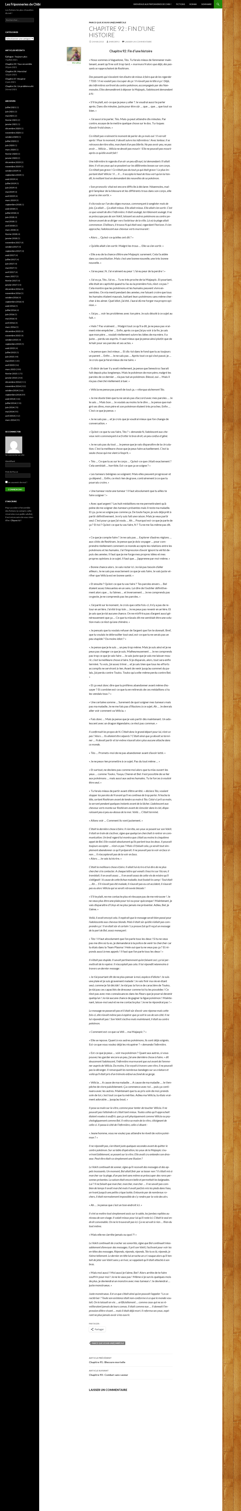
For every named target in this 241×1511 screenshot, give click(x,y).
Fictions (180, 4)
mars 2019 (10, 200)
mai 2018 (9, 221)
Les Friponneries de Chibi (22, 4)
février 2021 (11, 120)
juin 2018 (9, 217)
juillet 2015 (10, 352)
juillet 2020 (10, 141)
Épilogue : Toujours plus (16, 56)
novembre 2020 (12, 132)
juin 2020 (9, 145)
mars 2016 (10, 327)
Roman (193, 4)
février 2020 (11, 153)
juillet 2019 (10, 183)
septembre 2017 (13, 251)
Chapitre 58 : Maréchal (15, 71)
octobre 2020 (11, 137)
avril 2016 (10, 322)
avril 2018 (10, 225)
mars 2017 (10, 276)
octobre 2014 (11, 390)
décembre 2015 (12, 331)
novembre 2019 (12, 166)
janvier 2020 (11, 158)
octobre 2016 (11, 297)
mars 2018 (10, 230)
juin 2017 (9, 263)
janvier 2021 (11, 124)
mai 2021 (9, 115)
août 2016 (10, 306)
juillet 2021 (10, 107)
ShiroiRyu (114, 41)
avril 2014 (10, 415)
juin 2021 (9, 111)
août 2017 (10, 255)
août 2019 (10, 179)
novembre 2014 (12, 386)
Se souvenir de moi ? (17, 482)
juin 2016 (9, 314)
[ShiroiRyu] (74, 53)
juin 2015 (9, 356)
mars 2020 (10, 149)
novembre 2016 (12, 293)
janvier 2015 (11, 377)
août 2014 (10, 399)
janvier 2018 (11, 238)
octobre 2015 (11, 339)
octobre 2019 (11, 170)
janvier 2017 (11, 284)
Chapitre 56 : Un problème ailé (19, 86)
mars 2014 (10, 420)
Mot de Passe (11, 471)
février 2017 (11, 280)
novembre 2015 (12, 335)
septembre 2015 (13, 344)
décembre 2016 (12, 289)
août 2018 (10, 208)
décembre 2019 (12, 162)
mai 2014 (9, 411)
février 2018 (11, 234)
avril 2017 (10, 272)
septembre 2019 (13, 175)
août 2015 (10, 348)
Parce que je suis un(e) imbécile (107, 22)
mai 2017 (9, 268)
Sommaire (206, 4)
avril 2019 (10, 196)
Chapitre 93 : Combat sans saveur (108, 1372)
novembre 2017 (12, 242)
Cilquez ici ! (16, 520)
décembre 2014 (12, 382)
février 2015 (11, 373)
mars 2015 (10, 369)
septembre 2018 (13, 204)
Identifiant (10, 461)
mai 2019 (9, 192)
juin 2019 (9, 187)
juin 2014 (9, 407)
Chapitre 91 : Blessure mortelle (107, 1360)
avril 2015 (10, 365)
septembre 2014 (13, 394)
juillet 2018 (10, 213)
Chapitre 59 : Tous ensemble (18, 64)
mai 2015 (9, 361)
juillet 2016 (10, 310)
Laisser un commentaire (138, 41)
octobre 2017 (11, 246)
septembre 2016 (13, 301)
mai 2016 (9, 318)
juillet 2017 (10, 259)
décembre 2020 (12, 128)
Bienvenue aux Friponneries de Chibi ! (152, 4)
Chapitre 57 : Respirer (15, 78)
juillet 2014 (10, 403)
